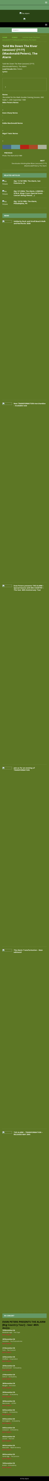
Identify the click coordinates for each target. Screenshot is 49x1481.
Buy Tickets (6, 1335)
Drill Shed (12, 1385)
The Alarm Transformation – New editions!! (28, 951)
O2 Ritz (14, 1403)
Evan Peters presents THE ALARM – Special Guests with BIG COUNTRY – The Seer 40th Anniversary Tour (29, 588)
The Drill (11, 1438)
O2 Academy (17, 1368)
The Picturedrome (16, 1341)
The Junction (15, 1456)
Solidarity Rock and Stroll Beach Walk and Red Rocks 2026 (30, 222)
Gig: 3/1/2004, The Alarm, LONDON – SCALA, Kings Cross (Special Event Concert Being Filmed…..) (29, 193)
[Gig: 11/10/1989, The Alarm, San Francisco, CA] (7, 182)
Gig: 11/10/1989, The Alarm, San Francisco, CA (27, 182)
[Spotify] (29, 7)
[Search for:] (24, 30)
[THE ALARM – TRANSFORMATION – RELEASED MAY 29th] (7, 1220)
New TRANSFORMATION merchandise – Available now (30, 404)
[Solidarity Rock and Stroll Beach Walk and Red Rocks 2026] (7, 309)
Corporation (14, 1359)
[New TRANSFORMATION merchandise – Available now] (7, 491)
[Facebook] (20, 7)
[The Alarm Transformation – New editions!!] (7, 1037)
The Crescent (11, 1350)
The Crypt (17, 1332)
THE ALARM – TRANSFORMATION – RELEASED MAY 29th (28, 1133)
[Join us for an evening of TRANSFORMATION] (7, 855)
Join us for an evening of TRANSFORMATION (24, 769)
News (6, 215)
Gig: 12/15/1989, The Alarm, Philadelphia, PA (25, 202)
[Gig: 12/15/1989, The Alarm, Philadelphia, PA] (7, 203)
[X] (24, 7)
